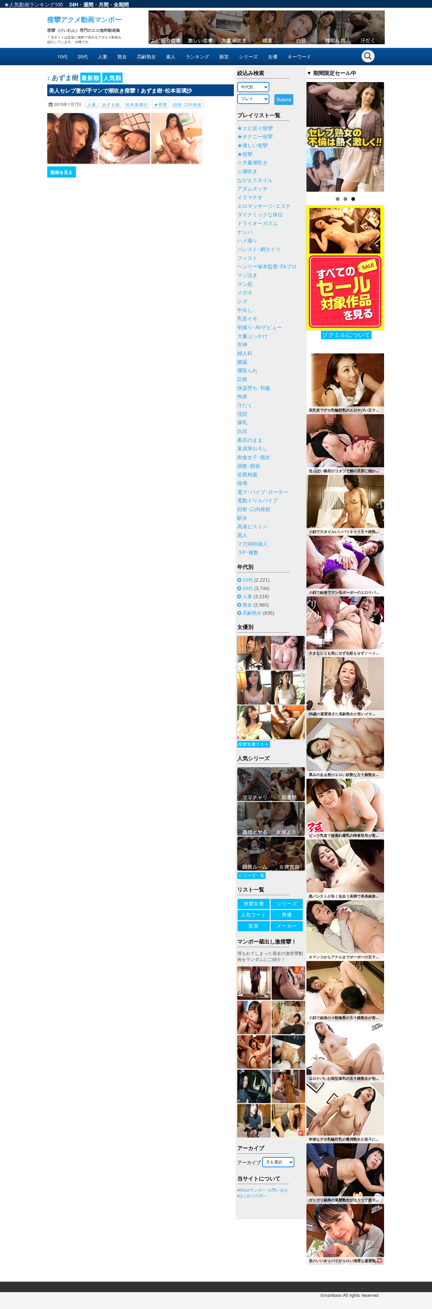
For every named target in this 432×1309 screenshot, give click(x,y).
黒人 (242, 535)
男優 (287, 914)
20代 (83, 56)
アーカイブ (249, 1162)
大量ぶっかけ (252, 336)
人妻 (102, 56)
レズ (242, 301)
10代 (62, 56)
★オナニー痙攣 (255, 136)
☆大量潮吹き (252, 162)
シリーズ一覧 (251, 875)
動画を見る (62, 172)
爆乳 (242, 422)
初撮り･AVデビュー (259, 327)
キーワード (299, 56)
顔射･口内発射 (187, 104)
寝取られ (247, 370)
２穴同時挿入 (252, 544)
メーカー (287, 926)
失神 (242, 344)
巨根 (242, 379)
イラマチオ (250, 197)
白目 (242, 431)
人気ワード (253, 914)
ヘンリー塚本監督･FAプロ (267, 266)
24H (73, 4)
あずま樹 (111, 104)
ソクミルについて (346, 335)
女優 (272, 56)
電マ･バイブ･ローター (262, 492)
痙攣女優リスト (253, 744)
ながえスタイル (255, 180)
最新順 (90, 78)
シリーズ (248, 56)
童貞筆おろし (252, 448)
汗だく (244, 405)
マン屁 (244, 284)
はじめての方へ (253, 1196)
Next (396, 135)
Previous (295, 135)
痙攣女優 (254, 903)
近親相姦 (247, 474)
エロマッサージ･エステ (264, 206)
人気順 (112, 78)
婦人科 (244, 353)
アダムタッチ (252, 188)
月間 (104, 4)
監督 (254, 926)
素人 (171, 56)
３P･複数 (248, 552)
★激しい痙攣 (252, 145)
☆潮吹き (247, 171)
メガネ (244, 292)
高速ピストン (252, 526)
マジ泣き (247, 275)
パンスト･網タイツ (258, 249)
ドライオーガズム (257, 223)
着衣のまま (250, 440)
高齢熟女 (146, 56)
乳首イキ (247, 318)
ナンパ (244, 232)
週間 (88, 4)
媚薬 (242, 362)
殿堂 (224, 56)
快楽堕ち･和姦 (253, 388)
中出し (244, 310)
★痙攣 (160, 104)
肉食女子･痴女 (253, 457)
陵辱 (242, 483)
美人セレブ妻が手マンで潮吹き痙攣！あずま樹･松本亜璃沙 (120, 90)
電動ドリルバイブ (257, 500)
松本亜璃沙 (137, 104)
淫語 (242, 414)
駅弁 (242, 518)
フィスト (247, 258)
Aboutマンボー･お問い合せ (263, 1190)
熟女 (122, 56)
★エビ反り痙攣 (255, 128)
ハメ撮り (247, 240)
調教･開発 (248, 466)
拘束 (242, 396)
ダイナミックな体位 (260, 214)
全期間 (121, 4)
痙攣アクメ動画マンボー (84, 19)
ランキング (197, 56)
